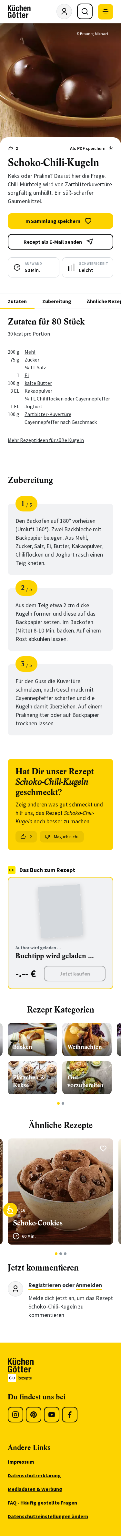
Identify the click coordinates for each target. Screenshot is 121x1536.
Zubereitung (56, 301)
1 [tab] (58, 1103)
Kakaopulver (38, 390)
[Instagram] (15, 1414)
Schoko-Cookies (38, 1223)
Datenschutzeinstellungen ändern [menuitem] (48, 1516)
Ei (27, 375)
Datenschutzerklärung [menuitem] (34, 1475)
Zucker (32, 359)
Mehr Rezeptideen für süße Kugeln (46, 440)
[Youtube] (51, 1414)
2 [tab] (63, 1103)
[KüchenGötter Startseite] (19, 11)
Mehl (30, 352)
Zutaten (17, 301)
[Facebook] (69, 1414)
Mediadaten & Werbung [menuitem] (35, 1489)
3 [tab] (65, 1253)
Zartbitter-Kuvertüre (48, 414)
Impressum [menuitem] (21, 1461)
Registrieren (44, 1285)
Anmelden (89, 1285)
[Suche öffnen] (85, 11)
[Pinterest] (33, 1414)
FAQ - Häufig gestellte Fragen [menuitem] (42, 1502)
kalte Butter (38, 383)
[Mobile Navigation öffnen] (105, 11)
